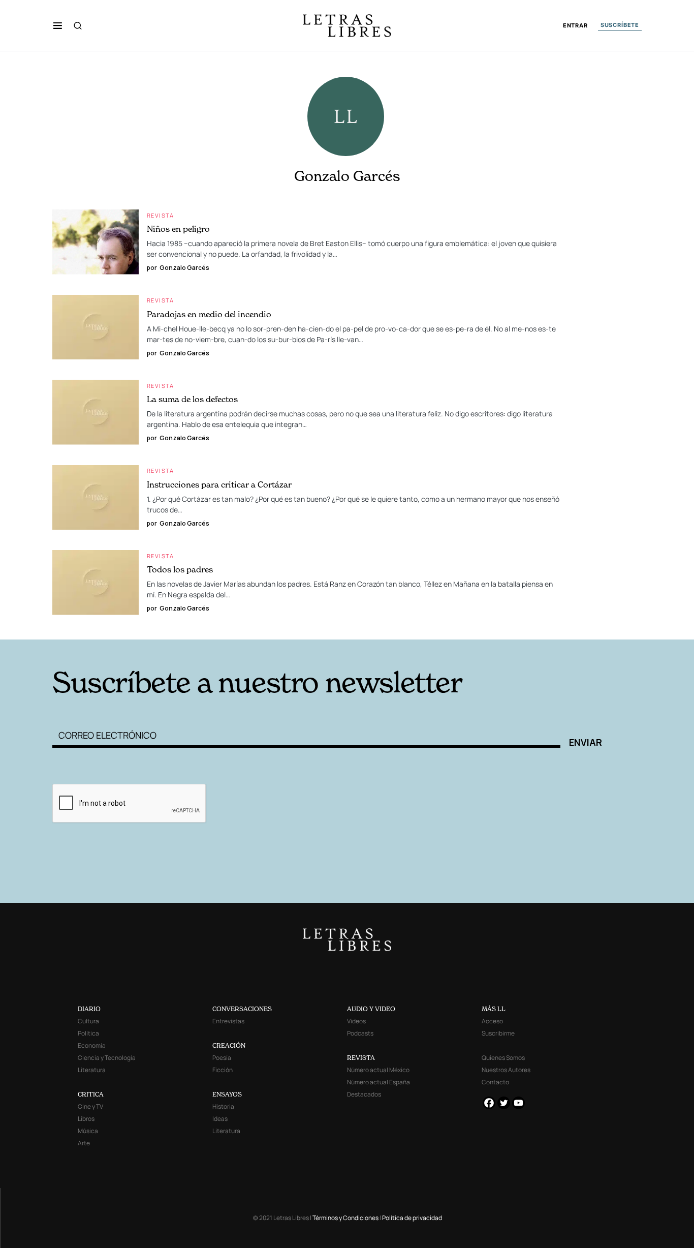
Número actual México (378, 1070)
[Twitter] (503, 1103)
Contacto (495, 1082)
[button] (57, 25)
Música (88, 1131)
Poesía (221, 1057)
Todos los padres (180, 569)
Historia (223, 1106)
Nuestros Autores (506, 1070)
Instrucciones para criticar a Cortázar (219, 484)
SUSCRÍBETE (620, 24)
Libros (86, 1118)
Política (88, 1033)
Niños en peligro (178, 229)
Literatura (92, 1070)
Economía (92, 1045)
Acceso (492, 1021)
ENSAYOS (227, 1094)
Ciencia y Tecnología (107, 1057)
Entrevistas (228, 1021)
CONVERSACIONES (242, 1009)
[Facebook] (489, 1103)
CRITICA (91, 1094)
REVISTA (361, 1057)
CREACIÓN (228, 1045)
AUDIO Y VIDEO (371, 1009)
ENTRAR (575, 25)
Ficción (222, 1070)
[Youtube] (518, 1103)
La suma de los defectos (192, 399)
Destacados (364, 1094)
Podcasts (360, 1033)
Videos (356, 1021)
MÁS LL (494, 1009)
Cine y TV (90, 1106)
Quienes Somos (503, 1057)
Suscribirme (498, 1033)
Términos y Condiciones (345, 1217)
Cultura (88, 1021)
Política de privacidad (412, 1217)
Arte (84, 1143)
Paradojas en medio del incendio (209, 314)
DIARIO (89, 1009)
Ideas (220, 1118)
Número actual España (378, 1082)
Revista (160, 215)
